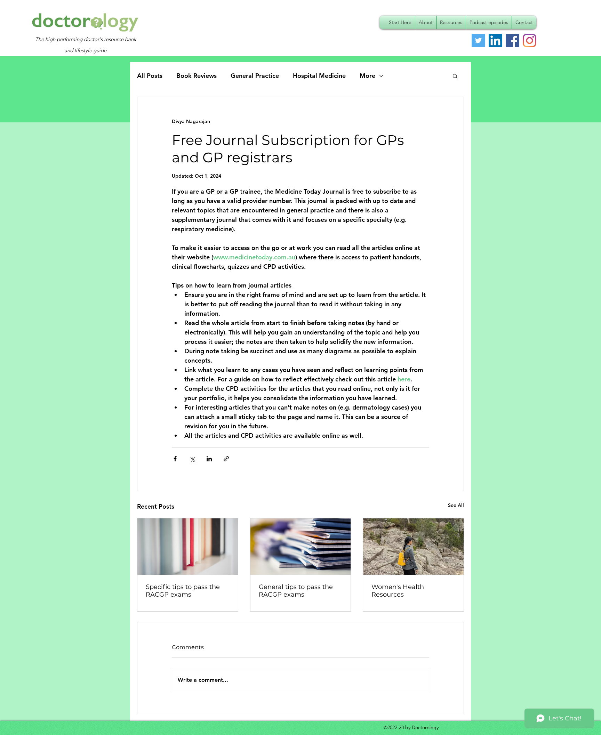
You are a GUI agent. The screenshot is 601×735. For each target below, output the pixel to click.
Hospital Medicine (319, 76)
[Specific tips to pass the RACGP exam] (187, 546)
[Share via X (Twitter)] (192, 458)
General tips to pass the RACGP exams (296, 590)
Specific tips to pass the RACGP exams (183, 590)
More (367, 76)
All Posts (149, 76)
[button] (455, 76)
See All (456, 505)
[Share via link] (226, 458)
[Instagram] (529, 40)
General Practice (255, 76)
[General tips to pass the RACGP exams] (300, 546)
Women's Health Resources (397, 590)
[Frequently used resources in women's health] (413, 546)
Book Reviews (196, 76)
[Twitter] (478, 40)
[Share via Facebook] (175, 458)
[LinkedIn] (495, 40)
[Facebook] (512, 40)
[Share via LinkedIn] (209, 458)
